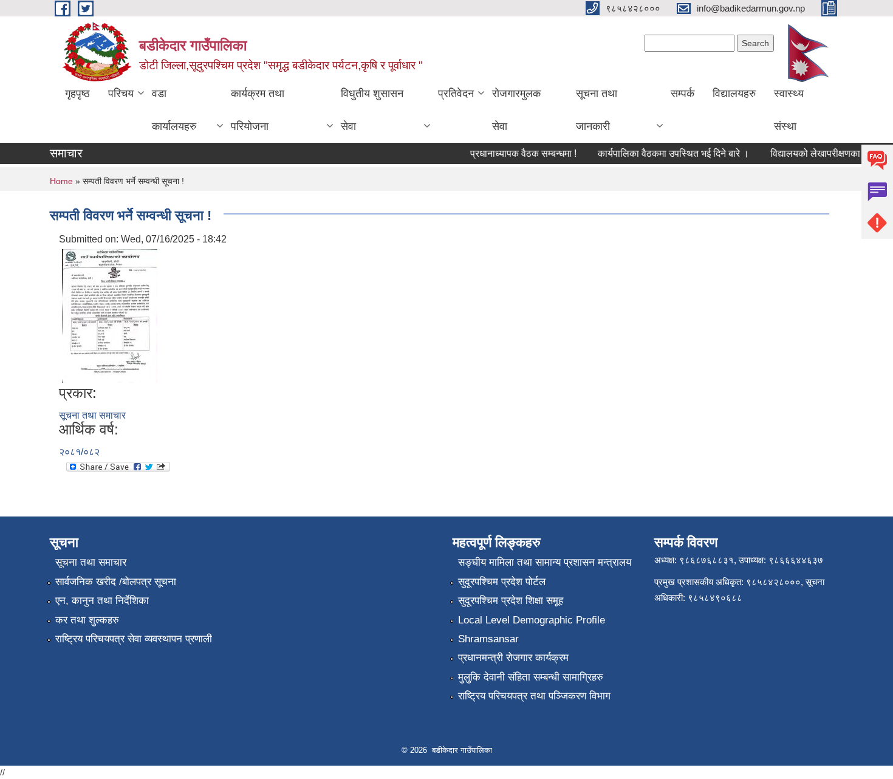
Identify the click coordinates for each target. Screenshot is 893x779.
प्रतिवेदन (456, 94)
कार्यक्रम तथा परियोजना (257, 110)
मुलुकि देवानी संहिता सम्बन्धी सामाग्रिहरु (530, 677)
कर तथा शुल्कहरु (87, 620)
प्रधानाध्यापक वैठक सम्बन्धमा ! (517, 153)
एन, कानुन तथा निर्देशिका (102, 600)
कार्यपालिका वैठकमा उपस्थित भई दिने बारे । (666, 153)
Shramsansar (488, 639)
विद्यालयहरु (734, 94)
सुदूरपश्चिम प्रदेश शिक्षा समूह (510, 600)
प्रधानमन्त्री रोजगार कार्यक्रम (513, 658)
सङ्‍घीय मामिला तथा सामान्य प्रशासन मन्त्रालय (544, 562)
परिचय (121, 94)
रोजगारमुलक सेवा (516, 110)
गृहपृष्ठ (77, 94)
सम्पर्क (682, 94)
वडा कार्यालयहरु (174, 110)
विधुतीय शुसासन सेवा (372, 110)
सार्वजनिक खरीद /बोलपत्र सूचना (115, 582)
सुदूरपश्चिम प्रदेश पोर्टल (502, 582)
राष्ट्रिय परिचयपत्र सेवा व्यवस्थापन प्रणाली (133, 639)
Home (61, 181)
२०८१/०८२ (79, 452)
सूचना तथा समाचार (92, 415)
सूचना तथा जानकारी (596, 110)
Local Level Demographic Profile (531, 620)
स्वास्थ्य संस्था (789, 110)
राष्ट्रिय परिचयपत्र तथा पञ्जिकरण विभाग (534, 696)
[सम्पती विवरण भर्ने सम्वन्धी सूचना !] (109, 315)
